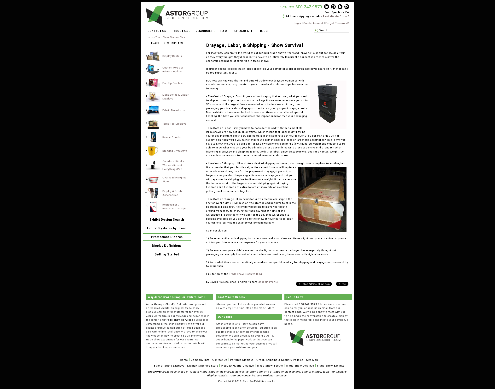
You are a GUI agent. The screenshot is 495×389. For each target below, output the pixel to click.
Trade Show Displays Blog (170, 37)
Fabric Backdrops (173, 110)
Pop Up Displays (172, 83)
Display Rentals (172, 55)
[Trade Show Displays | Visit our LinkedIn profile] (326, 7)
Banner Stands (171, 137)
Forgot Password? (337, 23)
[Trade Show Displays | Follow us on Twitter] (340, 7)
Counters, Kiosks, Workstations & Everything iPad (173, 165)
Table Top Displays (174, 123)
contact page (292, 311)
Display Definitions (167, 246)
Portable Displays (242, 359)
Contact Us (219, 359)
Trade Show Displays (300, 365)
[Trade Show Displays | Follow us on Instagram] (346, 7)
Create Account (313, 23)
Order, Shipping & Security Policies (279, 359)
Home (149, 37)
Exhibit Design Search (167, 219)
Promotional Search (167, 237)
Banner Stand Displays (169, 365)
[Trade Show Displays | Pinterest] (333, 7)
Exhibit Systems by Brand (167, 228)
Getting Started (166, 254)
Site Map (312, 359)
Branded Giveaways (174, 150)
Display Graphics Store (202, 365)
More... (272, 307)
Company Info (200, 359)
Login (297, 23)
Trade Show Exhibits (330, 365)
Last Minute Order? (336, 16)
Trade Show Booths (270, 365)
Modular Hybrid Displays (237, 365)
